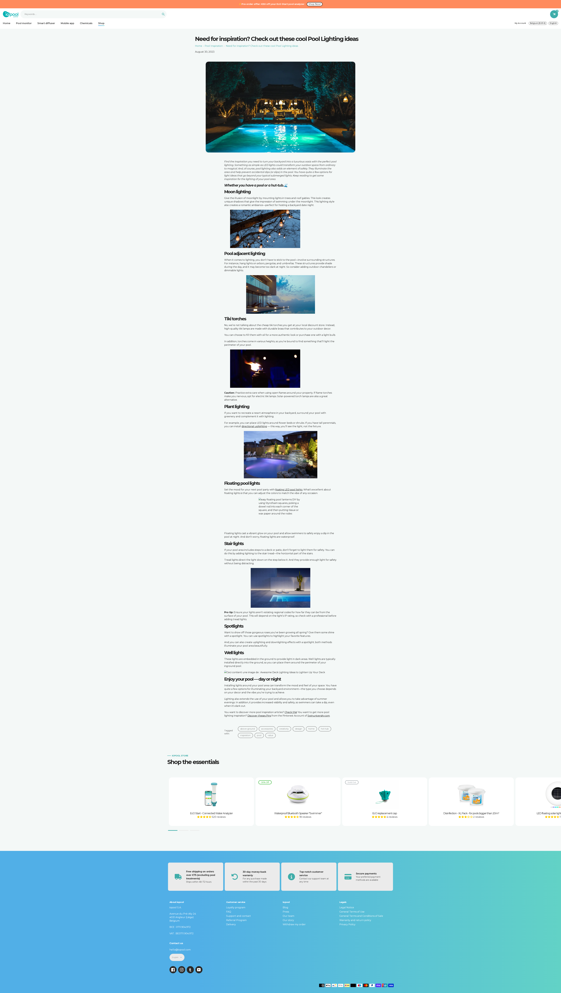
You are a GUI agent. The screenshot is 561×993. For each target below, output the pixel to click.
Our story (288, 920)
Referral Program (236, 920)
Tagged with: (228, 732)
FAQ (228, 911)
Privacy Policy (347, 924)
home (311, 728)
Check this (291, 712)
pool (259, 735)
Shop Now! (315, 4)
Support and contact (238, 916)
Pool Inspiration (214, 46)
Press (286, 911)
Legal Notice (346, 907)
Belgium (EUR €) (538, 23)
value (270, 735)
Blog (285, 907)
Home (198, 46)
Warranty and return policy (355, 920)
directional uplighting (254, 426)
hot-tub (325, 728)
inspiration (245, 735)
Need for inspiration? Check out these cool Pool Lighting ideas (262, 46)
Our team (288, 916)
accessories (267, 728)
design (298, 728)
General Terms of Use (352, 911)
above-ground (247, 728)
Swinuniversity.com (319, 715)
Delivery (231, 924)
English (553, 23)
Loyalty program (235, 907)
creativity (284, 728)
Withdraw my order (294, 924)
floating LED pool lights (288, 489)
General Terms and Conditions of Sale (361, 916)
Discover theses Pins (259, 715)
